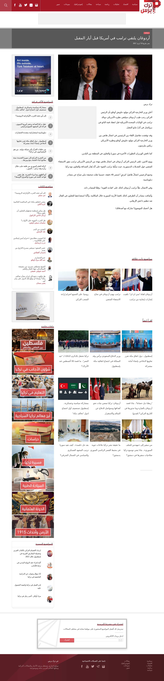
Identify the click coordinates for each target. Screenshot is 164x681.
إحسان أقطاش (39, 252)
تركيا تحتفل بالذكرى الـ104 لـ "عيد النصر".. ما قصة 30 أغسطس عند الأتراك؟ (74, 361)
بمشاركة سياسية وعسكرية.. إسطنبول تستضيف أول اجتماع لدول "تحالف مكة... (30, 108)
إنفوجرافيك (78, 4)
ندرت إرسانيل (40, 243)
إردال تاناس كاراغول (37, 215)
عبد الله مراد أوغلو (38, 260)
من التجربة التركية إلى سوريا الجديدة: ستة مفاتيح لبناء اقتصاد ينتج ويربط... (29, 159)
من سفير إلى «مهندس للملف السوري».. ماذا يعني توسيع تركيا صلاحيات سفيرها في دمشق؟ (138, 450)
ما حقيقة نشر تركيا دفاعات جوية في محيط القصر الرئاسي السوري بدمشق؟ (105, 450)
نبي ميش (41, 195)
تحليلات (116, 4)
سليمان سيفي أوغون (37, 223)
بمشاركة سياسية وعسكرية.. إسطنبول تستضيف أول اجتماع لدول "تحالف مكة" (75, 408)
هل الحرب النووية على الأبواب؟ (33, 220)
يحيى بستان (40, 283)
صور (58, 4)
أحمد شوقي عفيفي (37, 271)
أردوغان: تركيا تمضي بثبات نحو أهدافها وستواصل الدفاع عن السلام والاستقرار (106, 408)
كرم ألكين (41, 204)
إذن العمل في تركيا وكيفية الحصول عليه (28, 586)
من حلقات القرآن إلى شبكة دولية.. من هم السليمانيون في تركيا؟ (29, 150)
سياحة (98, 4)
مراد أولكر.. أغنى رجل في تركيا (29, 596)
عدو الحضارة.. (39, 258)
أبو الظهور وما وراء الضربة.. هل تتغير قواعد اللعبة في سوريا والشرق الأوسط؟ (30, 176)
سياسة (134, 4)
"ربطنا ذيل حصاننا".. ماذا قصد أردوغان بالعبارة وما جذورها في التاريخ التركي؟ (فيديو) (138, 408)
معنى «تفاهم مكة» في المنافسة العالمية (29, 202)
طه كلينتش (40, 232)
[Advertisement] (77, 122)
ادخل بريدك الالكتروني (114, 636)
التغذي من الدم (39, 229)
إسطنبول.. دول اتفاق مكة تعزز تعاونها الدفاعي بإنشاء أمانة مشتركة (138, 361)
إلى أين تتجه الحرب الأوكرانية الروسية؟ (30, 116)
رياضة (107, 4)
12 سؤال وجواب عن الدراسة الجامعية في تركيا (30, 575)
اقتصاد (125, 4)
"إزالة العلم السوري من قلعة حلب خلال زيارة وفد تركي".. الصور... (30, 167)
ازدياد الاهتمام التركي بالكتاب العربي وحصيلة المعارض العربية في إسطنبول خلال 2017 (27, 553)
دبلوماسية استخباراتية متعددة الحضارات (30, 133)
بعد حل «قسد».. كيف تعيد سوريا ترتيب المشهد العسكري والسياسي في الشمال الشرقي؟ (74, 450)
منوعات (67, 4)
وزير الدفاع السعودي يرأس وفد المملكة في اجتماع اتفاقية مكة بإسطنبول (106, 361)
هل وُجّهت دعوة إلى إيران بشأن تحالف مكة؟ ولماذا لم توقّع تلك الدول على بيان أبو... (29, 278)
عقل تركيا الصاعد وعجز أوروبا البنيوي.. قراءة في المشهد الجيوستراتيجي (31, 125)
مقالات (89, 4)
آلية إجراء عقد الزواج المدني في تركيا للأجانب (29, 564)
